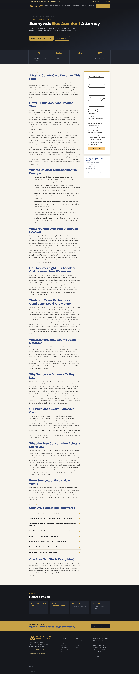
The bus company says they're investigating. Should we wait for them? (50, 518)
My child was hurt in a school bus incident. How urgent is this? (48, 513)
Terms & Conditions (33, 662)
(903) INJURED (106, 1)
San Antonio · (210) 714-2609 (100, 647)
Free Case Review (103, 5)
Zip (98, 108)
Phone (89, 97)
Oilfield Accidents (64, 649)
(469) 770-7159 (93, 166)
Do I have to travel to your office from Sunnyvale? (44, 536)
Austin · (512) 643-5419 (98, 652)
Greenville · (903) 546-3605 (99, 654)
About (46, 5)
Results (84, 5)
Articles (78, 645)
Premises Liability (64, 647)
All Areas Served (78, 604)
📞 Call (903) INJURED (100, 626)
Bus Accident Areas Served (41, 16)
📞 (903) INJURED (62, 38)
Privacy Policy (96, 139)
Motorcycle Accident (65, 643)
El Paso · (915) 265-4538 (99, 649)
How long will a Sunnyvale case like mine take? (43, 552)
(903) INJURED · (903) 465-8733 (37, 649)
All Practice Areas (64, 652)
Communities (66, 5)
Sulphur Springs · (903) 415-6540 (101, 638)
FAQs (77, 647)
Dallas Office (97, 604)
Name (89, 86)
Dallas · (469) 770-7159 (98, 640)
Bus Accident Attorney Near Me (58, 604)
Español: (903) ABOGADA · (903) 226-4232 (39, 653)
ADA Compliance (32, 670)
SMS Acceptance (91, 113)
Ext (103, 97)
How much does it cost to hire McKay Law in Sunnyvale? (46, 547)
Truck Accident (63, 640)
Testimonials (76, 5)
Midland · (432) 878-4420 (99, 656)
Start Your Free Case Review (41, 38)
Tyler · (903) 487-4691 (98, 643)
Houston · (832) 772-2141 (99, 645)
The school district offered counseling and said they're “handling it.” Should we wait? (52, 524)
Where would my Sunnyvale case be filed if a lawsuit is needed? (48, 541)
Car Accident (63, 638)
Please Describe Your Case (94, 76)
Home (30, 16)
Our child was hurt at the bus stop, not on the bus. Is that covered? (49, 531)
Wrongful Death (63, 645)
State (89, 108)
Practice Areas (55, 5)
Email (89, 91)
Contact (92, 5)
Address (90, 102)
